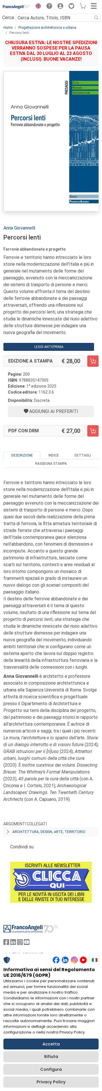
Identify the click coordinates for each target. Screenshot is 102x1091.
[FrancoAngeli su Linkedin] (13, 943)
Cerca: (8, 17)
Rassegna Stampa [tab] (51, 464)
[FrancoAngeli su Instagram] (20, 943)
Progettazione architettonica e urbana (47, 28)
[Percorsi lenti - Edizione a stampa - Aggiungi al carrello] (93, 361)
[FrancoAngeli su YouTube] (26, 943)
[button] (37, 7)
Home (7, 28)
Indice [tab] (53, 455)
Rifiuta (51, 1056)
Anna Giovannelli (19, 228)
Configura (51, 1069)
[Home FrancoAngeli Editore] (16, 7)
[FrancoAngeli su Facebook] (6, 943)
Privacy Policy (51, 1082)
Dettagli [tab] (83, 455)
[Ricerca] (96, 18)
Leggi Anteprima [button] (48, 347)
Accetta (51, 1044)
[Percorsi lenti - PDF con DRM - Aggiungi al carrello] (93, 431)
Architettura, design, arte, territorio (48, 832)
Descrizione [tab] (22, 455)
